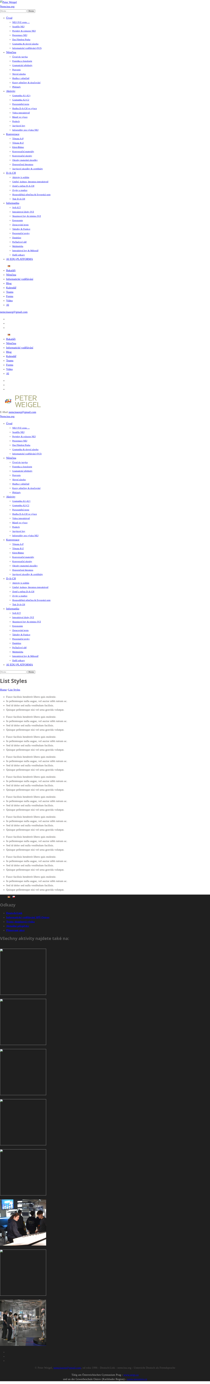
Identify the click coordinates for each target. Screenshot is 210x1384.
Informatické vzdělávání (19, 279)
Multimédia (17, 246)
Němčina (11, 52)
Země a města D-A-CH (23, 186)
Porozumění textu (20, 104)
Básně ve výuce (20, 117)
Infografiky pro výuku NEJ (25, 130)
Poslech (16, 121)
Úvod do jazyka (20, 57)
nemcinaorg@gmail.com (14, 311)
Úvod (9, 17)
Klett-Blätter (18, 147)
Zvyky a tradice (19, 190)
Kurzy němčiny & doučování (26, 82)
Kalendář (11, 287)
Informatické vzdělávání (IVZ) (27, 48)
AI (7, 304)
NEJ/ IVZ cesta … (21, 22)
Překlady (16, 87)
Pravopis (16, 69)
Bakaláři (11, 270)
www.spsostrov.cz (137, 1379)
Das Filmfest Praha (21, 39)
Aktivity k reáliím (20, 177)
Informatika (12, 203)
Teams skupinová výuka (20, 921)
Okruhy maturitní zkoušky (25, 160)
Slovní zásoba (19, 74)
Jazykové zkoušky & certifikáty (27, 169)
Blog (9, 283)
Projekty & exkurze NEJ (24, 31)
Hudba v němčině (20, 78)
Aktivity (10, 91)
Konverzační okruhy (22, 156)
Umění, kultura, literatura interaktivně (30, 181)
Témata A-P (18, 138)
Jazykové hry (18, 125)
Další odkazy (18, 255)
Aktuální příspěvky (17, 925)
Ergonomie (17, 220)
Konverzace (12, 134)
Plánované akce (15, 930)
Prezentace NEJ (19, 35)
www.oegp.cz (131, 1374)
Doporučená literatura (22, 164)
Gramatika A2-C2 (20, 100)
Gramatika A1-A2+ (21, 95)
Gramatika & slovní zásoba (25, 44)
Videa (9, 300)
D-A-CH (11, 172)
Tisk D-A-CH (18, 199)
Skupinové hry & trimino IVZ (26, 216)
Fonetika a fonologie (22, 61)
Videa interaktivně (21, 113)
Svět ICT (16, 207)
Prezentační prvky (21, 233)
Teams (9, 291)
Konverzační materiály (23, 151)
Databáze (16, 237)
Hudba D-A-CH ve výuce (24, 108)
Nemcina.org (7, 6)
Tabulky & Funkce (21, 229)
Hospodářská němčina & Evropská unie (31, 194)
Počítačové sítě (19, 242)
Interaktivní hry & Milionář (25, 250)
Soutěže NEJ (18, 26)
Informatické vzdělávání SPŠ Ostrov (28, 917)
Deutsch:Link (14, 913)
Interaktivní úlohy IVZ (23, 212)
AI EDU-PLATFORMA (19, 259)
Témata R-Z (18, 143)
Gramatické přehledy (22, 65)
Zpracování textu (20, 224)
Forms (9, 296)
